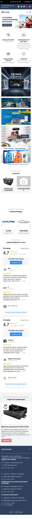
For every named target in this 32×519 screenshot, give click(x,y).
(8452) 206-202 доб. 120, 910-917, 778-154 (15, 500)
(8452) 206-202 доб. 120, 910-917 (12, 476)
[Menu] (30, 12)
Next (30, 225)
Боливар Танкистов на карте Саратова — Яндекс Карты (16, 387)
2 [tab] (16, 26)
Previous (1, 225)
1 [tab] (14, 26)
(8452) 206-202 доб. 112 (10, 465)
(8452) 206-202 (7, 5)
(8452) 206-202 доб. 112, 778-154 (12, 489)
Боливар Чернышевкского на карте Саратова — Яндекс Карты (16, 315)
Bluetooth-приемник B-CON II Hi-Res (15, 427)
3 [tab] (18, 26)
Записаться (7, 25)
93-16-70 (6, 7)
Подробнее (6, 440)
